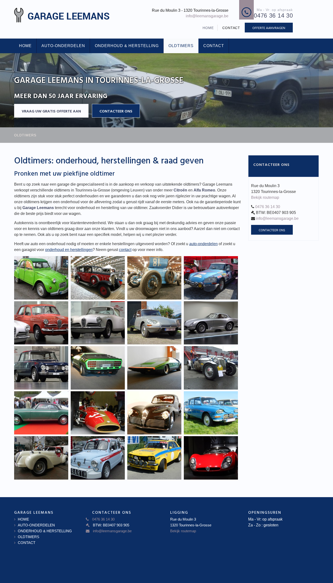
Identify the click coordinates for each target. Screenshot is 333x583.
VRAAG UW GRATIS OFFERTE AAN (51, 111)
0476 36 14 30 (267, 207)
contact (125, 250)
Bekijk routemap (265, 197)
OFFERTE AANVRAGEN (268, 27)
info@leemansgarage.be (207, 16)
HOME (208, 28)
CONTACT (231, 28)
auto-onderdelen (203, 244)
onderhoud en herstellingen (69, 250)
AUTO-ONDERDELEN (63, 46)
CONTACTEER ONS (115, 111)
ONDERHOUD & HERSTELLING (127, 46)
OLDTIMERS (181, 46)
